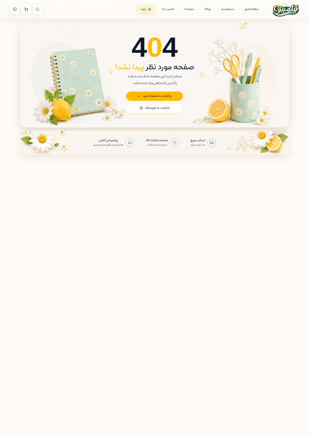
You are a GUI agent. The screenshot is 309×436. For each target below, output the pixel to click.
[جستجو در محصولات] (37, 9)
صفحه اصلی (251, 9)
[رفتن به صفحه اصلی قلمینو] (286, 9)
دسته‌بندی (227, 9)
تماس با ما (168, 9)
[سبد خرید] (26, 9)
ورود (143, 9)
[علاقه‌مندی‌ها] (14, 9)
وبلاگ (207, 9)
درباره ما (189, 9)
